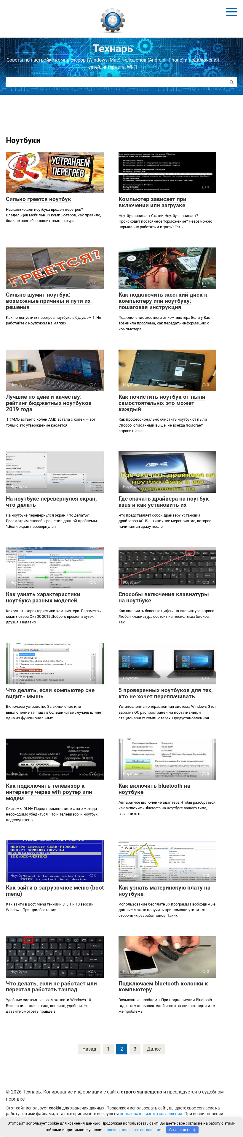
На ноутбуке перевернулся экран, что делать (51, 501)
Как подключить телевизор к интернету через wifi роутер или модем (49, 792)
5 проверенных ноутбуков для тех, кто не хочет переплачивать (166, 693)
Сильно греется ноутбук (38, 199)
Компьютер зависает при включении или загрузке (152, 202)
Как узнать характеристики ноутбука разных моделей (43, 597)
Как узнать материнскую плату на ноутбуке (164, 890)
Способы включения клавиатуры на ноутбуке (164, 597)
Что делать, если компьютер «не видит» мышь (50, 693)
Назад (89, 1049)
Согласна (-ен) (182, 1130)
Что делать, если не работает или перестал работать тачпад (51, 986)
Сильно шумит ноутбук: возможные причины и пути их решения (48, 301)
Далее (154, 1049)
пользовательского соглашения (151, 1113)
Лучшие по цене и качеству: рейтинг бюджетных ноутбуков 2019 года (49, 403)
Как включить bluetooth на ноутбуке (154, 788)
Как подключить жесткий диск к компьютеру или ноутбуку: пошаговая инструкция (163, 301)
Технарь (113, 48)
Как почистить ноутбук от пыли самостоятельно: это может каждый (162, 403)
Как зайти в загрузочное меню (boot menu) (55, 890)
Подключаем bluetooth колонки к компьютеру (163, 986)
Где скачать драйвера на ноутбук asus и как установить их (164, 501)
